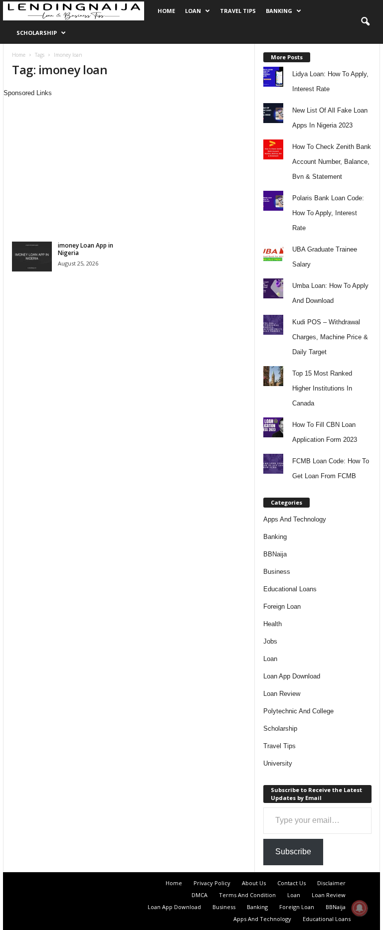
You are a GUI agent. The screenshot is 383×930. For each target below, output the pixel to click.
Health (272, 624)
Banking (279, 10)
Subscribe (293, 851)
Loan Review (281, 693)
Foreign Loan (282, 606)
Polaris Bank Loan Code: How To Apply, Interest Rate (328, 213)
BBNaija (275, 554)
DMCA (199, 895)
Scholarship (36, 32)
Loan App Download (291, 676)
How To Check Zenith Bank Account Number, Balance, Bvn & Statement (331, 161)
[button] (365, 22)
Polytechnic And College (298, 711)
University (277, 763)
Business (276, 571)
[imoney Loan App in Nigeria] (32, 256)
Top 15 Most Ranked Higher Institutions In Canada (322, 388)
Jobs (270, 641)
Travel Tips (238, 10)
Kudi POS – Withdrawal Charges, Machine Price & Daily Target (330, 337)
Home (166, 10)
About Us (254, 883)
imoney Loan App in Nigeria (85, 249)
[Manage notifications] (360, 908)
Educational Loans (290, 589)
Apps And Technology (294, 519)
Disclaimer (331, 883)
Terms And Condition (247, 895)
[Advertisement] (128, 168)
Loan (193, 10)
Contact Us (291, 883)
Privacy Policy (211, 883)
